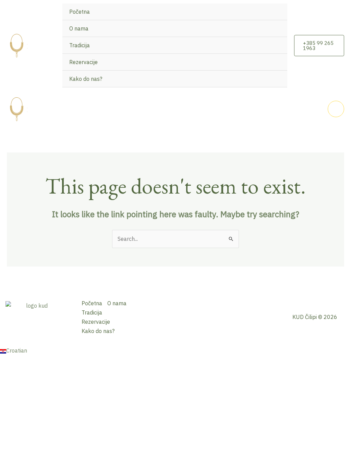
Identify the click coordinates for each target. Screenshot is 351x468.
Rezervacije (83, 62)
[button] (319, 45)
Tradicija (79, 45)
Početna (79, 11)
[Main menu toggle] (336, 109)
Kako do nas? (85, 78)
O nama (78, 28)
